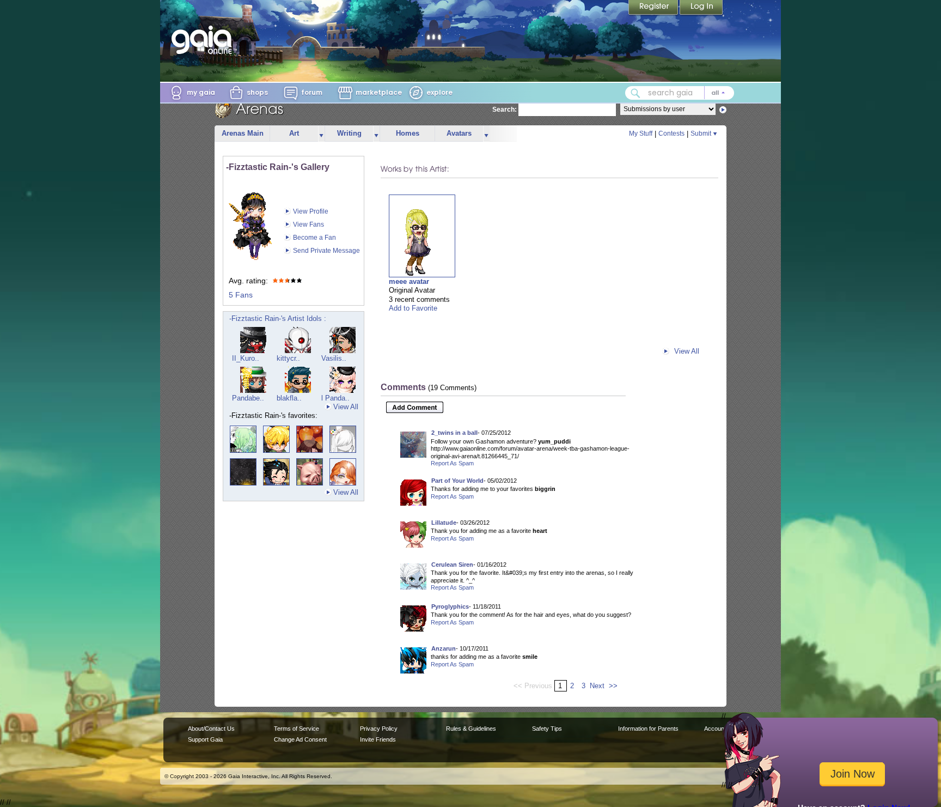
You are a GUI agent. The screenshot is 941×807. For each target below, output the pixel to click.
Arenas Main (243, 133)
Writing (349, 133)
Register (654, 8)
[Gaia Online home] (204, 40)
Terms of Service (296, 728)
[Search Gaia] (635, 93)
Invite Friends (378, 739)
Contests (671, 133)
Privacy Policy (379, 728)
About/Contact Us (211, 728)
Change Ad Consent (300, 739)
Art (294, 133)
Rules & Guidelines (471, 728)
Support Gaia (205, 739)
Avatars (459, 133)
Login (701, 8)
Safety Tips (547, 728)
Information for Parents (648, 728)
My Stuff (640, 133)
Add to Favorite (413, 308)
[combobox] (679, 93)
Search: (504, 109)
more (321, 134)
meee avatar (409, 281)
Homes (407, 133)
